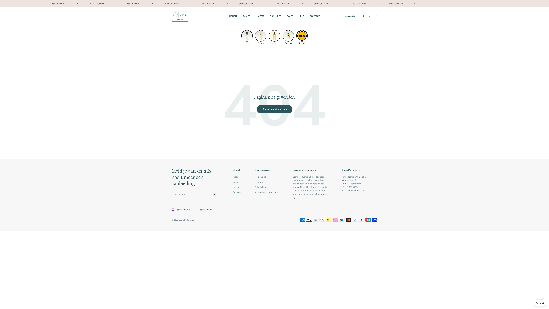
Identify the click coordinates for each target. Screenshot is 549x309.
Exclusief (237, 192)
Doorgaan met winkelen (274, 109)
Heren (235, 176)
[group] (247, 37)
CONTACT (315, 16)
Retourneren (261, 182)
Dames (236, 182)
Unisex (236, 187)
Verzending (260, 176)
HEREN (233, 16)
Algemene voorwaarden (267, 192)
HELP (301, 16)
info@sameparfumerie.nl (354, 176)
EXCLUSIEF (275, 16)
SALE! (290, 16)
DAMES (246, 16)
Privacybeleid (261, 187)
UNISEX (260, 16)
